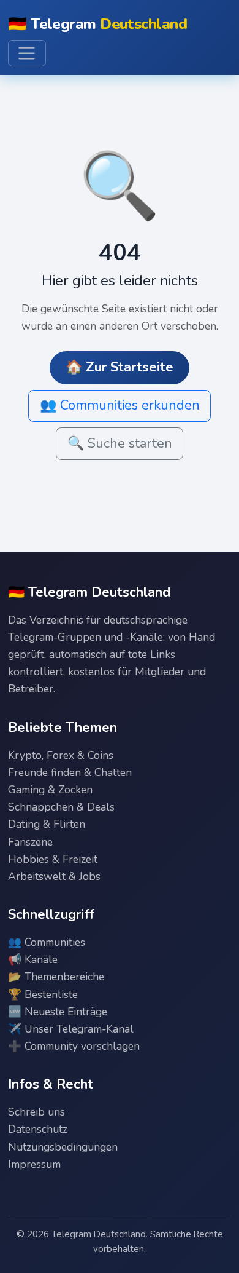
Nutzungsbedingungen (63, 1147)
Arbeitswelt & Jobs (54, 876)
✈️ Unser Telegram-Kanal (71, 1028)
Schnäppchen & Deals (61, 806)
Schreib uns (36, 1111)
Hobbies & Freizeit (52, 859)
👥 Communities (46, 942)
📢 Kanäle (33, 959)
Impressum (34, 1164)
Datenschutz (37, 1129)
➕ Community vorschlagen (74, 1046)
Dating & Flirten (46, 824)
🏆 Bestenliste (43, 994)
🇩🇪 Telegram (97, 24)
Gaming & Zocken (50, 789)
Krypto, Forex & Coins (60, 755)
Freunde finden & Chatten (70, 772)
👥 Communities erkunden (120, 405)
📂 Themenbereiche (56, 976)
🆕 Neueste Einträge (57, 1011)
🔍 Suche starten (119, 443)
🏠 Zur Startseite (119, 367)
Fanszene (30, 842)
